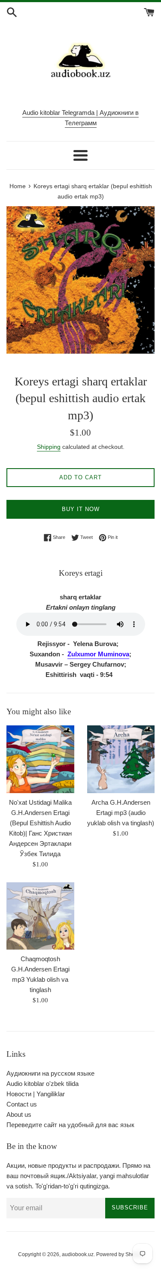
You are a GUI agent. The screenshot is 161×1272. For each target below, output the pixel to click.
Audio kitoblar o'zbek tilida (42, 1083)
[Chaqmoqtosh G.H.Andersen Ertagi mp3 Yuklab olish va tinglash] (40, 916)
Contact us (21, 1104)
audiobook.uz (78, 1254)
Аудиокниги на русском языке (50, 1073)
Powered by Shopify (119, 1254)
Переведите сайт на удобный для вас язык (70, 1124)
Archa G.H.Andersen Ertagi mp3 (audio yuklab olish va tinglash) (120, 813)
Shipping (49, 446)
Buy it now (81, 509)
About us (18, 1114)
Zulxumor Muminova (98, 654)
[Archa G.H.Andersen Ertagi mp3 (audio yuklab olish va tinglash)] (121, 759)
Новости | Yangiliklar (35, 1094)
